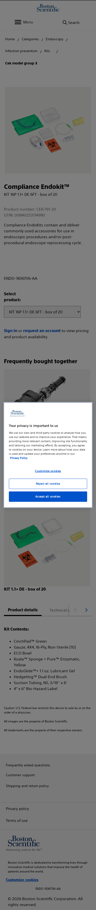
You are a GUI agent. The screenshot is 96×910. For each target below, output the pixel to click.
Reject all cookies (48, 484)
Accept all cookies (47, 496)
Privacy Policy (19, 458)
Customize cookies (48, 471)
